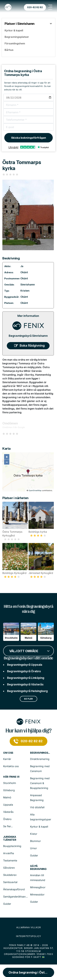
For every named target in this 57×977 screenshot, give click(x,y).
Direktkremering (39, 759)
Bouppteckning (12, 846)
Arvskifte (8, 853)
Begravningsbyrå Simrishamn (28, 335)
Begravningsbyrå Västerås (25, 684)
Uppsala (8, 804)
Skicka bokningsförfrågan (28, 137)
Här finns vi (11, 776)
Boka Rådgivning (32, 345)
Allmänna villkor (28, 927)
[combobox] (28, 650)
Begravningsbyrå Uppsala (24, 664)
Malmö (7, 797)
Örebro (7, 819)
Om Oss (8, 752)
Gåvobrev (9, 867)
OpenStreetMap (35, 490)
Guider (34, 855)
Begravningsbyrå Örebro (24, 671)
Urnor (33, 848)
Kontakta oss (11, 766)
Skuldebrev (10, 874)
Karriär (7, 759)
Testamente (10, 860)
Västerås (8, 811)
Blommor (35, 841)
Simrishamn (27, 284)
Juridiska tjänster (9, 838)
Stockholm (9, 783)
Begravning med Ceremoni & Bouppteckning (40, 783)
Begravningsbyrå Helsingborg (27, 691)
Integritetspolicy (28, 936)
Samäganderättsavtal (16, 896)
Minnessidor (37, 894)
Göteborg (9, 790)
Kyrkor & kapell (39, 826)
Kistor (33, 833)
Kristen (24, 290)
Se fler (28, 698)
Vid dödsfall (37, 807)
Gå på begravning (38, 868)
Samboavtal (10, 882)
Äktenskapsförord (14, 889)
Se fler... (8, 826)
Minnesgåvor (37, 887)
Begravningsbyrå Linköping (25, 677)
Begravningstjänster (40, 752)
